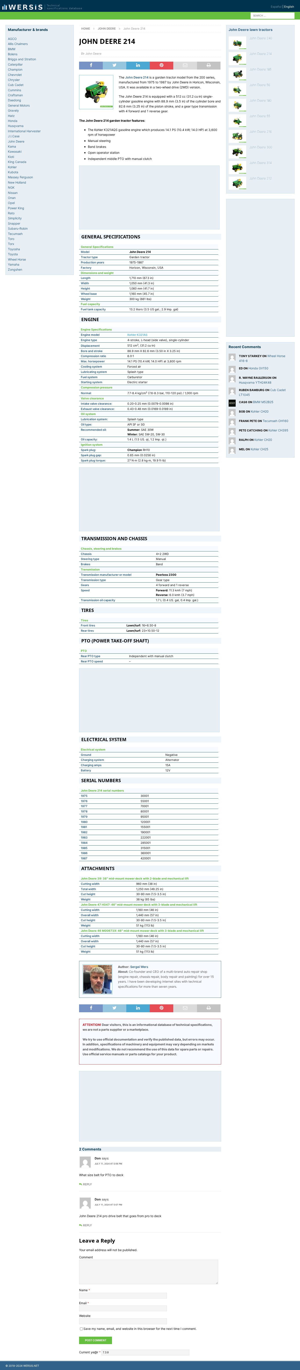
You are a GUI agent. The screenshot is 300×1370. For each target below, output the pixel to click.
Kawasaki (15, 151)
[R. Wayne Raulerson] (232, 379)
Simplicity (15, 218)
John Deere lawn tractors (251, 29)
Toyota (13, 254)
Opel (11, 203)
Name (84, 1290)
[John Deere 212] (237, 183)
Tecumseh (15, 234)
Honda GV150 (258, 368)
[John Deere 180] (237, 105)
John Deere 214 (260, 53)
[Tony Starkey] (232, 358)
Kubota (13, 172)
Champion (15, 69)
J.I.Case (14, 136)
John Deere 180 (260, 100)
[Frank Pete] (232, 423)
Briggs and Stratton (22, 59)
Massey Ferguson (20, 177)
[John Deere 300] (237, 152)
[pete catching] (232, 432)
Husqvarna (15, 126)
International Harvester (24, 131)
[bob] (232, 413)
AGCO (12, 39)
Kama (12, 146)
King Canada (17, 162)
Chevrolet (15, 75)
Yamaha (13, 264)
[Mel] (232, 451)
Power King (16, 208)
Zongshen (15, 269)
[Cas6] (232, 404)
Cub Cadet (15, 85)
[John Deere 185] (237, 74)
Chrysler (14, 80)
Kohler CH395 (278, 430)
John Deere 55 (259, 116)
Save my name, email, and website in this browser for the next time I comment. (140, 1329)
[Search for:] (273, 15)
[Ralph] (232, 442)
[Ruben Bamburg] (232, 392)
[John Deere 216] (237, 136)
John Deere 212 (260, 178)
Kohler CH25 (259, 449)
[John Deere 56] (237, 89)
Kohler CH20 (260, 411)
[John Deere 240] (237, 43)
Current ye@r (90, 1352)
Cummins (14, 90)
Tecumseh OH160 (275, 421)
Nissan (13, 193)
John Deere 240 (260, 38)
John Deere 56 (259, 85)
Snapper (14, 223)
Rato (11, 213)
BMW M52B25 (263, 402)
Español (276, 6)
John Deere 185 (260, 69)
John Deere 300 (260, 147)
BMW (11, 49)
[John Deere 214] (237, 58)
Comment (86, 1257)
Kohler (12, 167)
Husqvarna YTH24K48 (255, 382)
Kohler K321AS (137, 334)
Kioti (11, 157)
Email (83, 1303)
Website (84, 1316)
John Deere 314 (260, 163)
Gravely (13, 110)
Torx (11, 244)
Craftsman (15, 95)
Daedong (14, 100)
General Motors (19, 105)
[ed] (232, 370)
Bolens (12, 54)
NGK (11, 187)
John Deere (93, 53)
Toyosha (14, 249)
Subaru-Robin (18, 228)
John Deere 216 (260, 131)
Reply (87, 1184)
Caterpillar (15, 64)
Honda (12, 121)
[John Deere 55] (237, 120)
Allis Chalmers (18, 44)
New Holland (17, 182)
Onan (12, 198)
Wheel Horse (17, 259)
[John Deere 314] (237, 167)
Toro (11, 239)
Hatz (11, 116)
